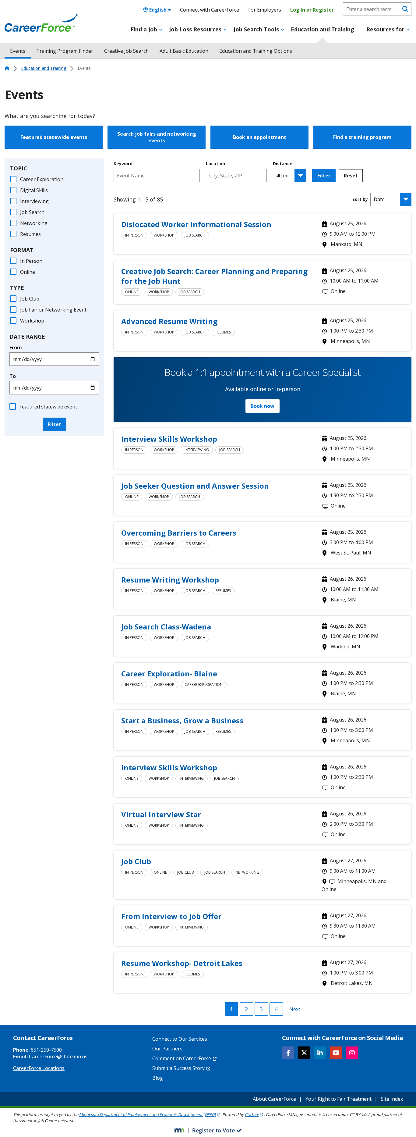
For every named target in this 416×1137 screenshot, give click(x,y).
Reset (351, 175)
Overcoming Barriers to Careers (178, 533)
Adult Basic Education (184, 51)
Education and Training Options (255, 51)
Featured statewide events (53, 137)
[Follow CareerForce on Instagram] (352, 1052)
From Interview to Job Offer (171, 916)
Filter (54, 424)
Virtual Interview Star (161, 814)
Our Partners (167, 1048)
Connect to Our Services (179, 1038)
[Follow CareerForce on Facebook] (288, 1052)
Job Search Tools (256, 29)
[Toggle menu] (161, 29)
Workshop (32, 320)
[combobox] (236, 175)
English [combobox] (158, 9)
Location (215, 164)
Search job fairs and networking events (156, 137)
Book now (262, 406)
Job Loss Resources (195, 29)
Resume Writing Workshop (170, 580)
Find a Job (144, 29)
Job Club (29, 298)
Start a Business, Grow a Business (182, 720)
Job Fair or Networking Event (53, 309)
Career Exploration (41, 179)
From (15, 347)
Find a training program (362, 137)
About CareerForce (274, 1099)
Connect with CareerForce (209, 9)
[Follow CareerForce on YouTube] (336, 1052)
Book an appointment (259, 137)
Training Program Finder (64, 51)
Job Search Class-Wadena (166, 627)
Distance (282, 164)
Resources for (385, 29)
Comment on (181, 1058)
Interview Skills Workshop (169, 439)
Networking (34, 223)
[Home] (41, 23)
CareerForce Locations (39, 1068)
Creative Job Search (126, 51)
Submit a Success (178, 1068)
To (12, 376)
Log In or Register (312, 9)
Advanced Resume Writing (169, 321)
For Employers (264, 9)
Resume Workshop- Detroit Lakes (181, 963)
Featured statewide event (48, 406)
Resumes (30, 234)
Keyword (123, 164)
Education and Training (322, 29)
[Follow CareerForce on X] (304, 1052)
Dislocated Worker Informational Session (196, 224)
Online (27, 272)
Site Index (392, 1099)
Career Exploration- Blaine (169, 673)
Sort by (360, 199)
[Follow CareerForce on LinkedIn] (320, 1052)
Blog (157, 1078)
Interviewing (34, 201)
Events (17, 51)
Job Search (32, 212)
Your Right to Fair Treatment (338, 1099)
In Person (31, 261)
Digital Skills (34, 190)
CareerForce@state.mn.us (58, 1056)
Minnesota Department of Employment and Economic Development (147, 1114)
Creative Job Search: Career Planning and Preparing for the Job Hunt (214, 276)
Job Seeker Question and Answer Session (195, 486)
